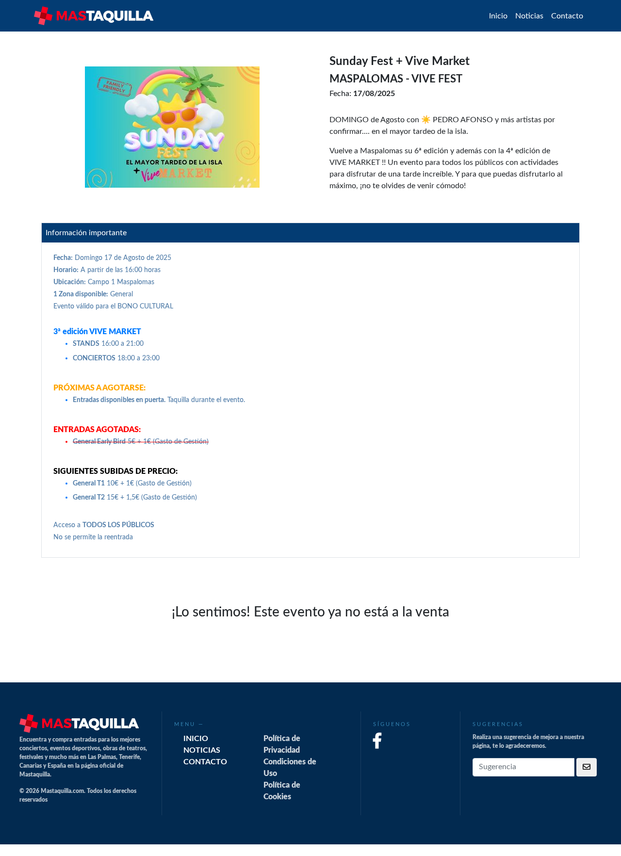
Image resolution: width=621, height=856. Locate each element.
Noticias (529, 16)
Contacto (567, 16)
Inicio (498, 16)
